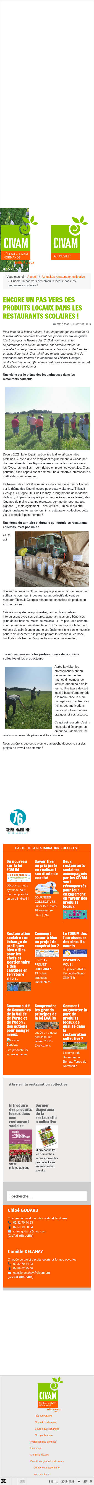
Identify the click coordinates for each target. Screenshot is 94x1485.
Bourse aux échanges (47, 1429)
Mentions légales (39, 1454)
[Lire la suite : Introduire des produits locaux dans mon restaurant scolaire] (20, 1145)
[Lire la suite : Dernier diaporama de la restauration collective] (47, 1136)
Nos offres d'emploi (45, 1422)
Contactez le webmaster (47, 1467)
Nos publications (44, 1435)
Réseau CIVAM (43, 1415)
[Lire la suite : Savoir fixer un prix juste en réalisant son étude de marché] (47, 888)
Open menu (7, 3)
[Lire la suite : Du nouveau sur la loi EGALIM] (19, 878)
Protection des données (43, 1442)
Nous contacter (42, 1474)
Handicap (35, 1448)
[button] (15, 8)
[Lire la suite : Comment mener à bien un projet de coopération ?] (47, 953)
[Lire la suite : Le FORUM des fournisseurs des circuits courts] (75, 953)
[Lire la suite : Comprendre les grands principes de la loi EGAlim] (47, 1025)
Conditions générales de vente (47, 1461)
